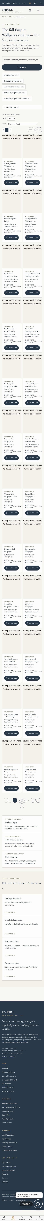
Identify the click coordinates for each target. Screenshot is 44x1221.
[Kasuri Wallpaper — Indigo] (11, 201)
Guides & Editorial (8, 1170)
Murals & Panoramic (9, 1076)
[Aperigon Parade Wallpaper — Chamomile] (32, 201)
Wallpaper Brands (8, 1072)
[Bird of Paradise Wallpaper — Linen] (32, 697)
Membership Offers (9, 1166)
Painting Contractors (9, 1143)
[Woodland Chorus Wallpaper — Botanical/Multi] (32, 146)
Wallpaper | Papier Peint (14, 93)
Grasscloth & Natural (9, 1080)
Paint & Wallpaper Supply (11, 1107)
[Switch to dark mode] (40, 3)
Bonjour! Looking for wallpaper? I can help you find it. (27, 1195)
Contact (5, 1182)
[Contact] (22, 3)
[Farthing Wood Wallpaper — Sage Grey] (32, 642)
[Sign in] (19, 3)
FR (35, 3)
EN (30, 3)
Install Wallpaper (8, 1135)
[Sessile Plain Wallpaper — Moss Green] (11, 256)
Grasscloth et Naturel (13, 81)
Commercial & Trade (9, 1150)
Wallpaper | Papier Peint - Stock (17, 98)
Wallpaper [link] (21, 17)
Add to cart (12, 182)
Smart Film (5, 1115)
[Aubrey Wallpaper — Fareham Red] (32, 366)
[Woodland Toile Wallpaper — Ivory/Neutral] (32, 752)
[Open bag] (30, 10)
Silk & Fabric (6, 1084)
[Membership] (25, 3)
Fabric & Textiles (8, 1087)
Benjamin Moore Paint (9, 1103)
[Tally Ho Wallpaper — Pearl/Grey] (32, 421)
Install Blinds (6, 1139)
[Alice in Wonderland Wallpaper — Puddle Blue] (32, 256)
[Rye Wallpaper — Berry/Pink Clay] (11, 311)
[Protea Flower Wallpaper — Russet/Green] (32, 476)
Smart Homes (7, 1123)
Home (4, 17)
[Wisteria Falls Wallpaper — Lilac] (11, 476)
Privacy (4, 1200)
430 (33, 800)
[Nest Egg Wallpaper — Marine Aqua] (11, 697)
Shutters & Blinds (8, 1111)
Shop (11, 17)
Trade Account (7, 1146)
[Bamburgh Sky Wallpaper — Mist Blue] (11, 366)
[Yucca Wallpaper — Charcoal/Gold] (11, 642)
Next (39, 130)
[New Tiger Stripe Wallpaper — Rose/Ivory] (11, 146)
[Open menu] (38, 10)
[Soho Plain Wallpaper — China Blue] (11, 587)
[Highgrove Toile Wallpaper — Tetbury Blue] (11, 532)
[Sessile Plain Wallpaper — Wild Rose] (32, 311)
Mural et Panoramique (14, 87)
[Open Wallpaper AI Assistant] (38, 1203)
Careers (4, 1178)
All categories (11, 75)
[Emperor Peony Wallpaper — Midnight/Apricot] (11, 421)
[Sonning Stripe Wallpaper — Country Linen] (32, 532)
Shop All (5, 1068)
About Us (5, 1174)
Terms (11, 1200)
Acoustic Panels (7, 1119)
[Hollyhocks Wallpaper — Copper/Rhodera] (32, 587)
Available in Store (8, 1091)
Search (22, 67)
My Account (6, 1162)
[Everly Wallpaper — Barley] (11, 752)
